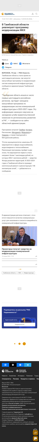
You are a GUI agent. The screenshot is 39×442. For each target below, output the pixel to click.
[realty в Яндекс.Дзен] (12, 365)
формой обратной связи (19, 418)
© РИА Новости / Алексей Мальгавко (11, 55)
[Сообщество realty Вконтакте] (20, 365)
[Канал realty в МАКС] (5, 365)
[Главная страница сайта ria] (2, 14)
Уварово (5, 135)
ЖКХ (19, 273)
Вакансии (5, 386)
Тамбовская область (9, 273)
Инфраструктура (29, 273)
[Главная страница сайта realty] (11, 14)
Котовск (29, 130)
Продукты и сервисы (28, 379)
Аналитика (12, 376)
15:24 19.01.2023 (7, 19)
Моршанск (25, 132)
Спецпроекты (6, 379)
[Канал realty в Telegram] (27, 365)
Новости (4, 376)
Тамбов (22, 130)
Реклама (16, 379)
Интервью (21, 376)
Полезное (29, 376)
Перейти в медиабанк (28, 55)
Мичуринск (16, 132)
